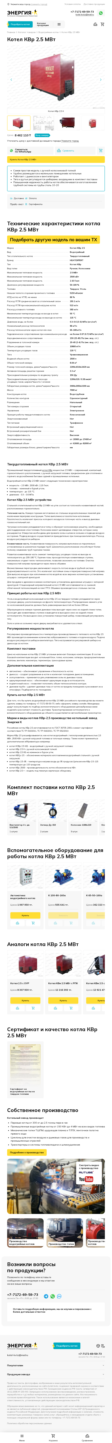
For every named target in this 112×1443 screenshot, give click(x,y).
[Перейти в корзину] (102, 24)
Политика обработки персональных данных (29, 1423)
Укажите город (70, 140)
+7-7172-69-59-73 (82, 11)
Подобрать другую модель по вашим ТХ (53, 239)
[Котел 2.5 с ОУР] (25, 964)
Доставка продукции (94, 4)
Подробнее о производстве (27, 1152)
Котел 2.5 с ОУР (19, 983)
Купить (25, 915)
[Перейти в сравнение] (95, 24)
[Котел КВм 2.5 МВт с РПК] (63, 964)
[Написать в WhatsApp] (101, 13)
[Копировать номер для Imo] (59, 1296)
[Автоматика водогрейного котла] (25, 877)
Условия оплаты (72, 4)
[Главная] (22, 13)
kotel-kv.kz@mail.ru (85, 15)
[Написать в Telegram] (46, 1296)
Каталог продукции (43, 24)
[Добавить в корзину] (101, 151)
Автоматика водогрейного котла (22, 897)
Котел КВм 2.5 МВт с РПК (63, 983)
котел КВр (47, 470)
